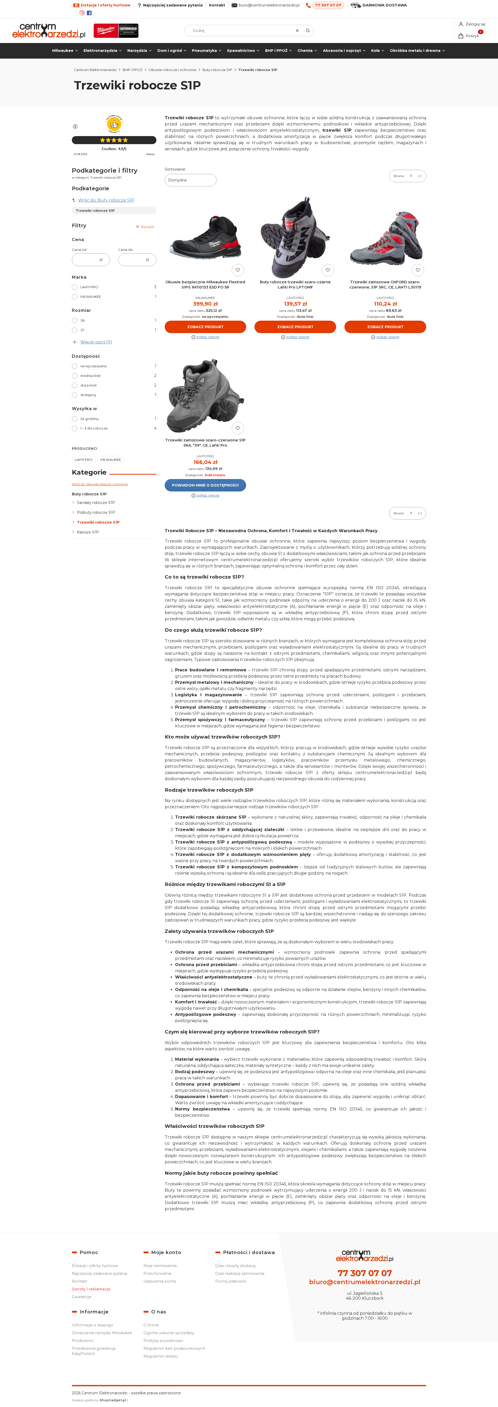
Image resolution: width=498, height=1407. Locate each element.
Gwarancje (81, 1297)
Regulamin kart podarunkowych (174, 1348)
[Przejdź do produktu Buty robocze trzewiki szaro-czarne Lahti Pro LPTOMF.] (295, 237)
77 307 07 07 (328, 5)
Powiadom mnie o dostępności (205, 485)
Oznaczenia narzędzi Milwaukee (102, 1333)
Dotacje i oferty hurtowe (95, 1265)
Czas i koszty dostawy (235, 1265)
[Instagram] (82, 13)
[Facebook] (89, 13)
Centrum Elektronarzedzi (95, 70)
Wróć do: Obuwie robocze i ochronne (100, 484)
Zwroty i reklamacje (91, 1289)
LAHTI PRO (89, 287)
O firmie (151, 1325)
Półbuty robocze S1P (96, 512)
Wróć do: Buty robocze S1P (106, 200)
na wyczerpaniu (93, 366)
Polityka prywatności (163, 1340)
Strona (398, 176)
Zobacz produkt (205, 327)
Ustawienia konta (159, 1281)
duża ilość (88, 385)
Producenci (82, 1340)
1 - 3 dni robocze (94, 428)
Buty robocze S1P (217, 70)
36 (82, 320)
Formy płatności (230, 1281)
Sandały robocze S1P (96, 502)
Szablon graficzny (99, 1400)
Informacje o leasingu (92, 1325)
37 (82, 330)
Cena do (125, 250)
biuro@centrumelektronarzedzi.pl (269, 5)
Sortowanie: (175, 169)
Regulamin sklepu (160, 1356)
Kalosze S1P (88, 532)
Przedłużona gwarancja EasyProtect (93, 1351)
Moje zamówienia (160, 1265)
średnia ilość (90, 376)
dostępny (88, 395)
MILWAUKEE (90, 296)
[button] (308, 30)
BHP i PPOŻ (132, 70)
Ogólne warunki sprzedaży (168, 1333)
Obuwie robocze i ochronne (172, 70)
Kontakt (217, 5)
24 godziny (89, 419)
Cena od (79, 250)
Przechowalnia (157, 1273)
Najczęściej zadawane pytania (99, 1273)
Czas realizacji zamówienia (239, 1273)
